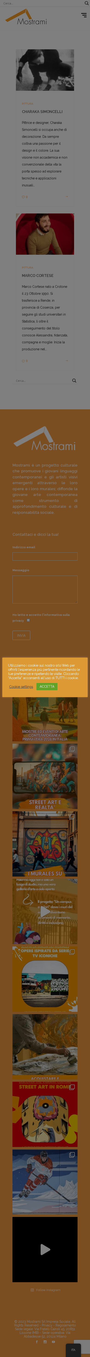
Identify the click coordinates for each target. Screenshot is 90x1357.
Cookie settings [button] (21, 687)
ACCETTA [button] (47, 686)
